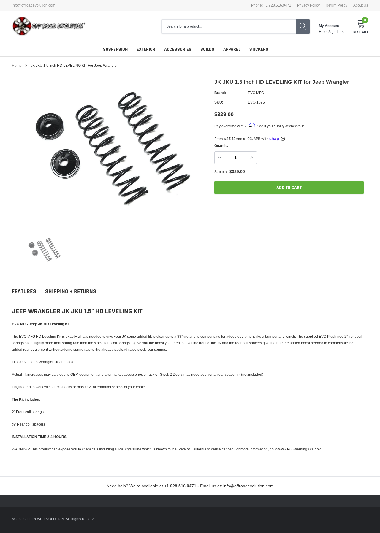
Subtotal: (221, 171)
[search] (303, 26)
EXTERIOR (146, 49)
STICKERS (258, 49)
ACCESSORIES (177, 49)
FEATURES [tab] (24, 291)
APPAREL (231, 49)
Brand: (220, 93)
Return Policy (336, 5)
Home (17, 65)
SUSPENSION (115, 49)
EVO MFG (256, 93)
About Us (360, 5)
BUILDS (207, 49)
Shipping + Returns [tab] (70, 291)
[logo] (49, 26)
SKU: (218, 102)
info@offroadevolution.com (33, 5)
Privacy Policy (308, 5)
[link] (44, 250)
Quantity (221, 145)
